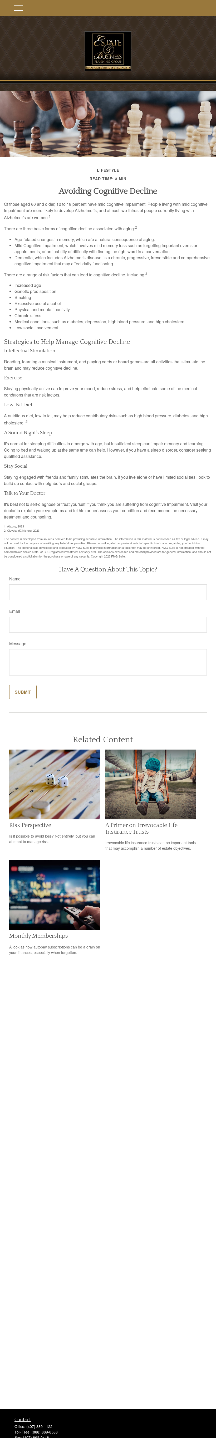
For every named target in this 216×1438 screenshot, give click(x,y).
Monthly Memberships (38, 936)
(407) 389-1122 (39, 1426)
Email (14, 611)
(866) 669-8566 (45, 1432)
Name (15, 579)
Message (17, 643)
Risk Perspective (30, 825)
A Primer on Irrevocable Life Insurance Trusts (141, 828)
